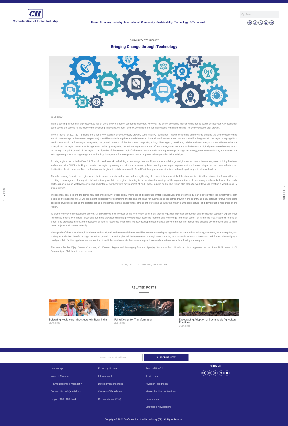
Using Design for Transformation (133, 319)
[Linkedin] (266, 22)
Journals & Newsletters (158, 406)
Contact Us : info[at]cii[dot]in (66, 391)
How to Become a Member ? (66, 383)
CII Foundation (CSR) (109, 399)
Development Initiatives (111, 383)
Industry (117, 22)
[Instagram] (255, 22)
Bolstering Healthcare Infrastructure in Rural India (78, 319)
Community (148, 22)
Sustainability (164, 22)
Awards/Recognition (157, 383)
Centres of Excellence (110, 391)
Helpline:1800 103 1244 (63, 399)
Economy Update (107, 368)
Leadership (57, 368)
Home (94, 22)
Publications (152, 399)
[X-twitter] (260, 22)
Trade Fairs (152, 376)
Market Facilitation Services (161, 391)
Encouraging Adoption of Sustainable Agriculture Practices (207, 321)
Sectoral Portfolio (155, 368)
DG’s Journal (197, 22)
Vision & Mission (59, 376)
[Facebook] (249, 22)
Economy (105, 22)
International (132, 22)
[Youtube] (271, 22)
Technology (181, 22)
